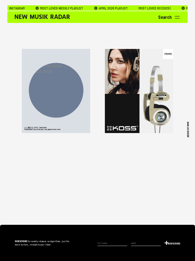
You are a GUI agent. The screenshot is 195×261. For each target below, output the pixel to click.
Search (165, 17)
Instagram (11, 8)
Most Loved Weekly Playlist (56, 8)
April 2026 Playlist (107, 8)
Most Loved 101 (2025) (149, 8)
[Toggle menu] (177, 17)
